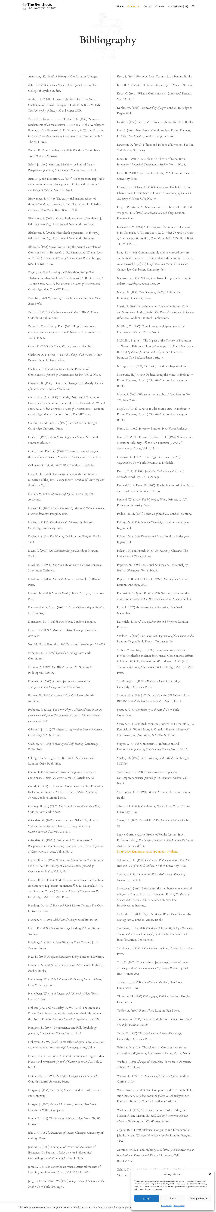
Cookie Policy (166, 1205)
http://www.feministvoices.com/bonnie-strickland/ (147, 852)
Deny (173, 1198)
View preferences (199, 1198)
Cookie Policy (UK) (178, 6)
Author (147, 6)
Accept (146, 1198)
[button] (209, 1174)
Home (120, 6)
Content (131, 6)
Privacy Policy (179, 1205)
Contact (159, 6)
